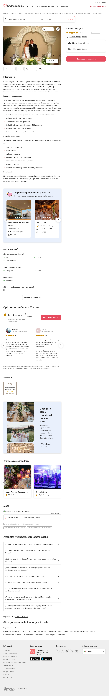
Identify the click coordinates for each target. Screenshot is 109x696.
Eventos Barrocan (21, 617)
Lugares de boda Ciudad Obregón (15, 527)
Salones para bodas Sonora (52, 13)
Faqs (20, 69)
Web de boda (8, 678)
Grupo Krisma (41, 492)
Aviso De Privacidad (10, 656)
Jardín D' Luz (41, 222)
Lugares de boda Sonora (11, 524)
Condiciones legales (10, 653)
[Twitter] (62, 651)
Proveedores (53, 6)
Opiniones (30, 69)
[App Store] (35, 660)
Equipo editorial (8, 672)
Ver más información (32, 297)
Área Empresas (100, 2)
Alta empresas (8, 665)
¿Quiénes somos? (9, 668)
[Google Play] (46, 660)
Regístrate (101, 6)
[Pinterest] (67, 651)
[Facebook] (58, 651)
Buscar (71, 19)
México (89, 651)
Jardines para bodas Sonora (33, 635)
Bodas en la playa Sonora (12, 635)
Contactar (6, 650)
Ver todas (52, 61)
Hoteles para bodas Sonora (58, 631)
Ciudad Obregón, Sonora (78, 37)
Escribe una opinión (51, 317)
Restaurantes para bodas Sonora (81, 631)
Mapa (41, 69)
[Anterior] (6, 219)
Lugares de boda (40, 6)
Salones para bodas (32, 13)
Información (9, 69)
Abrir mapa (55, 514)
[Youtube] (76, 651)
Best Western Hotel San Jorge (18, 223)
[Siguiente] (58, 219)
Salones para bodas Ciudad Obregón (77, 13)
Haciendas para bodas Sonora (13, 631)
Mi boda (30, 6)
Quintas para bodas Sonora (36, 631)
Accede (93, 6)
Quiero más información (86, 59)
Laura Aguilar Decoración (17, 492)
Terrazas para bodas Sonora (55, 635)
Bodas (5, 13)
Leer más (9, 355)
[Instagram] (72, 651)
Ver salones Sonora (46, 445)
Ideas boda (64, 6)
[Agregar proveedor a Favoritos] (58, 29)
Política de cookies (9, 659)
